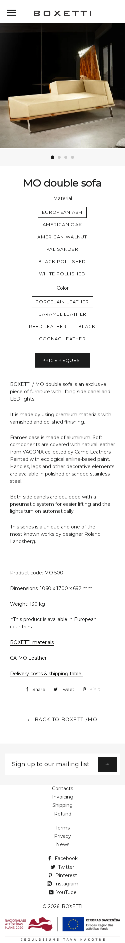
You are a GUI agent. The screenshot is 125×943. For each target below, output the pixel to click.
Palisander (62, 249)
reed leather (48, 326)
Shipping (62, 805)
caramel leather (62, 314)
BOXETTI (72, 906)
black (87, 326)
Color (63, 288)
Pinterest (65, 875)
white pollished (62, 273)
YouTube (66, 892)
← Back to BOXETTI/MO (62, 720)
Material (62, 198)
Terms (62, 828)
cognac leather (62, 338)
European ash (62, 212)
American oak (62, 224)
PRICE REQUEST (62, 360)
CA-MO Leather (28, 658)
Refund (62, 814)
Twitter (65, 867)
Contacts (62, 788)
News (62, 844)
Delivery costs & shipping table (46, 674)
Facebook (65, 858)
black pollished (62, 261)
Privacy (62, 836)
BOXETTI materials (32, 642)
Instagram (65, 884)
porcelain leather (62, 301)
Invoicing (62, 797)
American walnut (62, 236)
